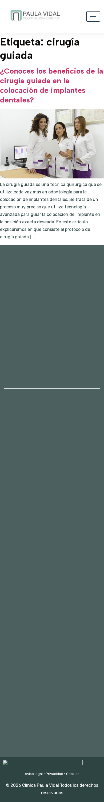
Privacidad (54, 774)
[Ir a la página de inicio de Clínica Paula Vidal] (34, 23)
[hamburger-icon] (93, 16)
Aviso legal (34, 774)
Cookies (72, 774)
